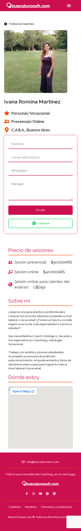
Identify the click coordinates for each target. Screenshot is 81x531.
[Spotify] (47, 494)
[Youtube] (40, 494)
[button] (69, 5)
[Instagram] (34, 494)
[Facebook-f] (27, 494)
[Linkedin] (54, 494)
